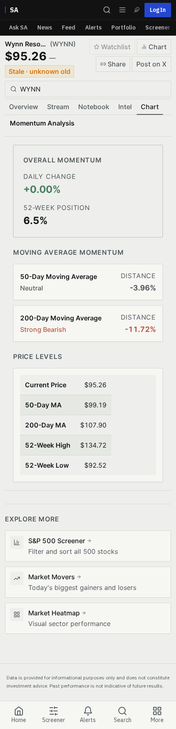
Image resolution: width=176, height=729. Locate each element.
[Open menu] (122, 9)
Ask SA (18, 27)
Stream (58, 107)
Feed (68, 27)
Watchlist (116, 47)
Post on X (151, 64)
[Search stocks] (106, 9)
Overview (23, 107)
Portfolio (123, 27)
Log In (158, 10)
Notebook (93, 107)
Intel (125, 107)
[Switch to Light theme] (136, 9)
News (44, 27)
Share (117, 64)
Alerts (93, 27)
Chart (158, 47)
